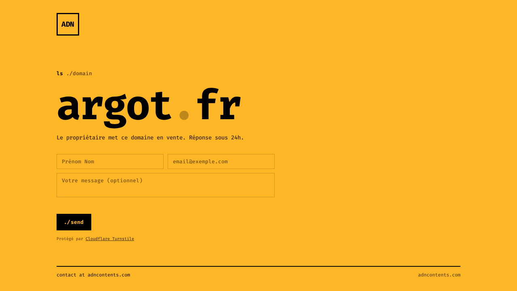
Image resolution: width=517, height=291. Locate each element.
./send (74, 222)
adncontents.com (439, 275)
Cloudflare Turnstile (110, 238)
